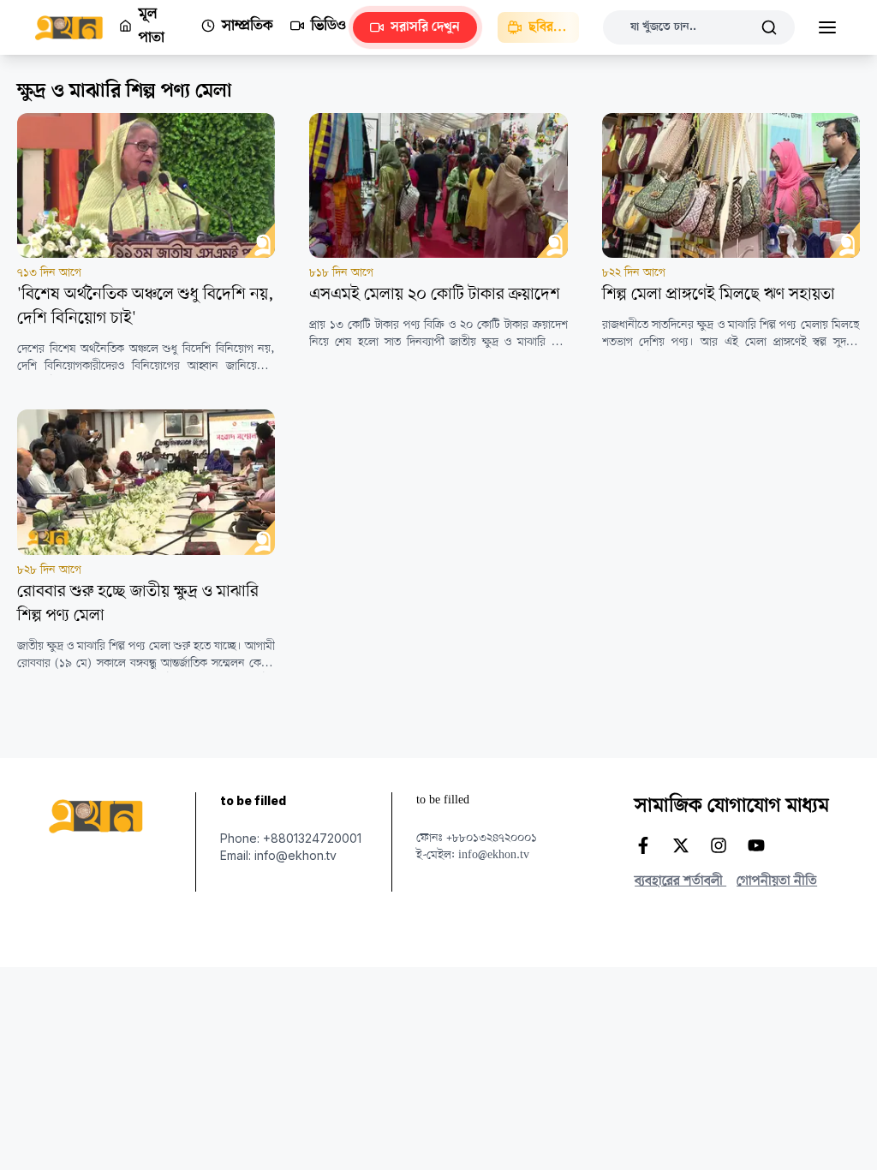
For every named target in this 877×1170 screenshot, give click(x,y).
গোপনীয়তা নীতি (777, 881)
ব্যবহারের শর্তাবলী (680, 881)
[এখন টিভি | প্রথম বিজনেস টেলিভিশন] (76, 28)
